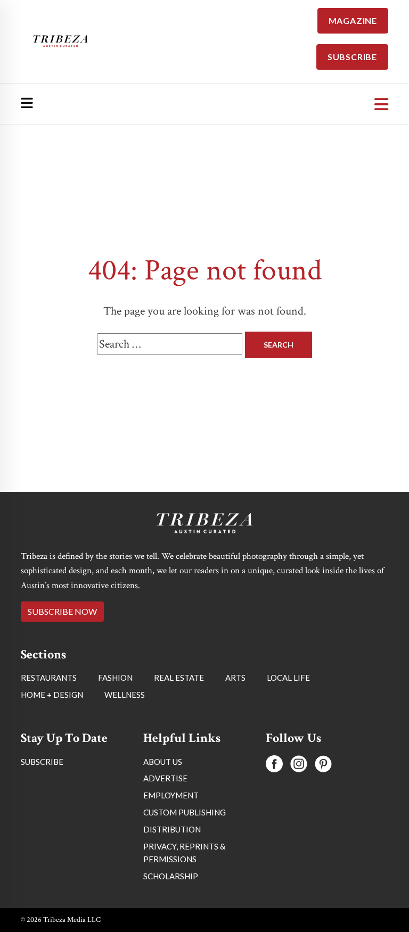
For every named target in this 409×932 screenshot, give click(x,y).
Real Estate (179, 677)
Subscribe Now (62, 611)
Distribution (172, 829)
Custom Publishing (184, 812)
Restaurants (49, 677)
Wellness (124, 694)
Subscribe (42, 761)
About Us (162, 761)
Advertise (165, 778)
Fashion (115, 677)
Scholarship (170, 876)
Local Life (288, 677)
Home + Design (52, 694)
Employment (171, 795)
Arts (235, 677)
